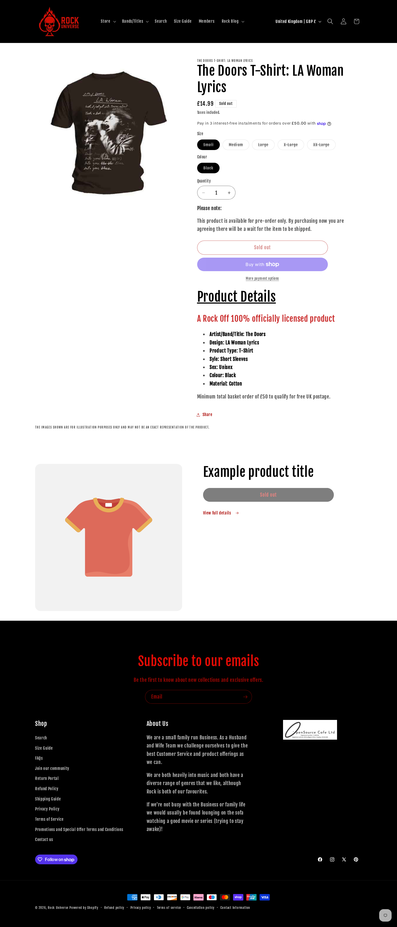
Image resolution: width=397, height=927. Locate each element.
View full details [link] (217, 513)
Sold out (268, 495)
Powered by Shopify (83, 908)
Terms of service (169, 908)
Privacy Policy (47, 809)
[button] (107, 21)
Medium (239, 146)
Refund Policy (47, 788)
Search (41, 737)
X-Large (294, 146)
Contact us (44, 839)
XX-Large (324, 146)
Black (211, 169)
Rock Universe (58, 908)
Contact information (235, 908)
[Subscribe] (245, 697)
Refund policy (114, 908)
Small (211, 146)
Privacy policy (140, 908)
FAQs (39, 758)
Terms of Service (49, 819)
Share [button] (208, 414)
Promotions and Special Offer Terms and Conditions (79, 829)
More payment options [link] (262, 278)
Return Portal (47, 778)
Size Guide (44, 748)
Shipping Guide (48, 799)
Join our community (52, 768)
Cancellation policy (200, 908)
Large (266, 146)
